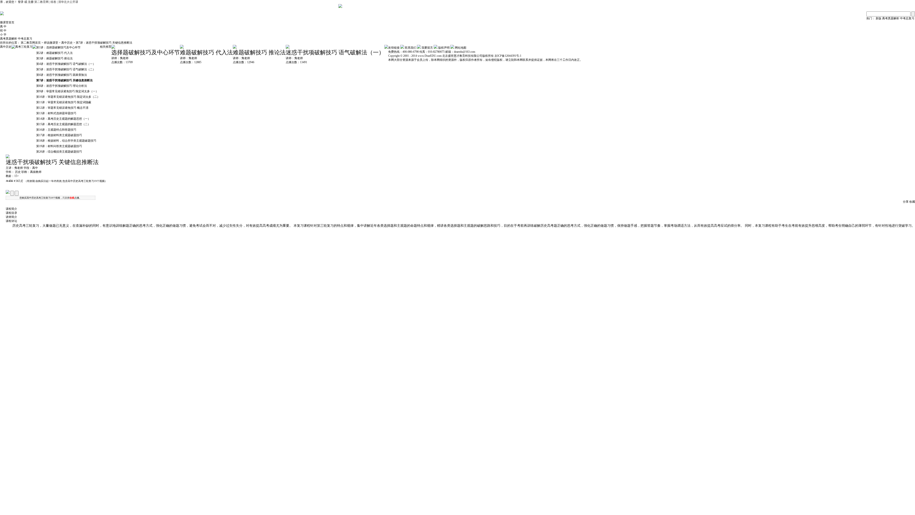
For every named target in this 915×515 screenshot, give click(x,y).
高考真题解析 (890, 18)
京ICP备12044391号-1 (507, 55)
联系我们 (410, 47)
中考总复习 (907, 18)
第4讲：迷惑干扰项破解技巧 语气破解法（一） (66, 64)
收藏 (912, 201)
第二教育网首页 (31, 42)
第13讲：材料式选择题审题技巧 (56, 113)
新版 (878, 18)
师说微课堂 (51, 42)
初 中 (3, 30)
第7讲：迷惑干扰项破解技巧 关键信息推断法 (104, 42)
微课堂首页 (7, 22)
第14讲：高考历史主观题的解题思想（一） (63, 118)
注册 (31, 2)
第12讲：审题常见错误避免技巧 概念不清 (62, 107)
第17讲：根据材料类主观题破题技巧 (59, 135)
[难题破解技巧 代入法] (182, 47)
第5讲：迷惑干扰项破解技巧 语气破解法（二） (66, 69)
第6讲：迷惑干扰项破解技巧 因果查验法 (61, 75)
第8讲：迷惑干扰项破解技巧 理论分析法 (61, 86)
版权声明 (444, 47)
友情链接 (394, 47)
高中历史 (67, 42)
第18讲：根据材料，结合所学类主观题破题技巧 (66, 140)
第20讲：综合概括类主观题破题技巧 (59, 151)
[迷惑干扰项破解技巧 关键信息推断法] (8, 157)
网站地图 (460, 47)
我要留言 (427, 47)
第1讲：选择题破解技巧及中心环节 (58, 47)
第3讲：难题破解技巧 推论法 (54, 58)
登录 (21, 2)
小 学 (3, 34)
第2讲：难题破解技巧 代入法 (54, 53)
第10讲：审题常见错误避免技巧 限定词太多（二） (68, 96)
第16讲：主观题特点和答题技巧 (56, 129)
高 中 (3, 26)
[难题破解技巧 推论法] (235, 47)
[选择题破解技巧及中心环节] (113, 47)
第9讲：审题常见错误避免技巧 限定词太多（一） (67, 91)
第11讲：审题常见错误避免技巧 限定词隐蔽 (63, 102)
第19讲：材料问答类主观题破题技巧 (59, 146)
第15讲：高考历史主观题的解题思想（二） (63, 124)
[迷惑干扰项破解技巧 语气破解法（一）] (288, 47)
